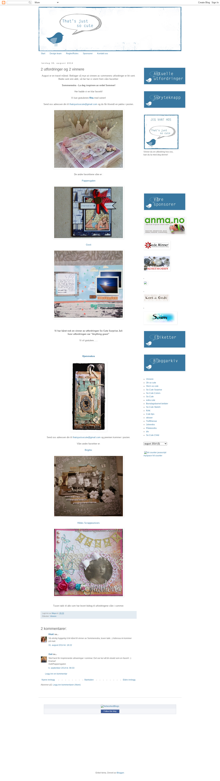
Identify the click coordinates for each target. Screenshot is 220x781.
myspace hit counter (153, 455)
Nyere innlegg (48, 680)
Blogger (120, 773)
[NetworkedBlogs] (110, 706)
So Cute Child (152, 435)
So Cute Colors (153, 393)
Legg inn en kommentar (56, 674)
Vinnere (53, 616)
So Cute (150, 396)
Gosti (88, 244)
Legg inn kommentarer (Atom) (67, 685)
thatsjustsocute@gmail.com (83, 104)
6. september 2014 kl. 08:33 (61, 668)
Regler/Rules (72, 53)
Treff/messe (151, 421)
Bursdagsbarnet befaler (157, 403)
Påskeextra (151, 428)
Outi (50, 654)
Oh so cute (151, 382)
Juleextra (150, 424)
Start (43, 53)
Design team (56, 53)
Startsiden (89, 680)
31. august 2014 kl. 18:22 (60, 645)
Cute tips (150, 414)
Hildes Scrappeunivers (88, 523)
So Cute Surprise (154, 390)
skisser (149, 417)
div (147, 431)
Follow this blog (110, 711)
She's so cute (152, 386)
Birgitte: (88, 450)
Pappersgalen (88, 180)
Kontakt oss (102, 53)
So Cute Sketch (153, 407)
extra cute (150, 400)
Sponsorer (88, 53)
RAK (148, 410)
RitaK (51, 634)
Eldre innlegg (129, 680)
